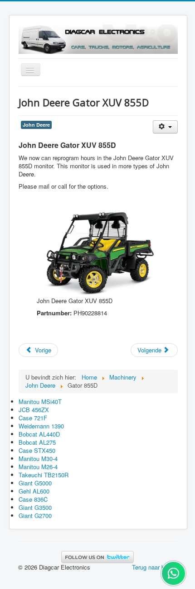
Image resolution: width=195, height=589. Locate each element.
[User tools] (165, 126)
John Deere (36, 124)
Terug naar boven (154, 567)
